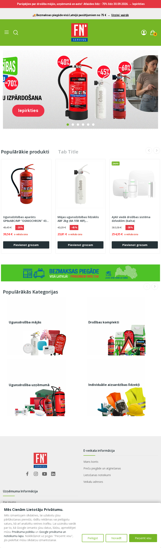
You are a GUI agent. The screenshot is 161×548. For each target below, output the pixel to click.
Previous (148, 150)
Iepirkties (28, 110)
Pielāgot (93, 538)
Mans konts (90, 462)
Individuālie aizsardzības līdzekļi (114, 384)
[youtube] (44, 474)
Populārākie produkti (25, 151)
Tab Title (68, 151)
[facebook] (27, 474)
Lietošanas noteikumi (97, 475)
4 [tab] (83, 124)
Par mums (9, 502)
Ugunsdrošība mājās (25, 322)
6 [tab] (93, 124)
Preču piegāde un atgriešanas (102, 468)
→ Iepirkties (137, 4)
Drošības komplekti (103, 322)
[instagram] (36, 474)
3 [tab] (78, 124)
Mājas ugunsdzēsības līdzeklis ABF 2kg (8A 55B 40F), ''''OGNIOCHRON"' (78, 219)
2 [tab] (73, 124)
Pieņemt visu (143, 538)
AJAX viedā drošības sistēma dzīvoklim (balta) (131, 219)
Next (156, 150)
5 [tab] (88, 124)
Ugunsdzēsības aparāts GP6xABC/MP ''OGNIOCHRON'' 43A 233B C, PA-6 (25, 219)
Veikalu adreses (93, 482)
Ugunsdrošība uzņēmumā (29, 384)
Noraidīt (116, 538)
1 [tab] (68, 124)
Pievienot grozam (26, 245)
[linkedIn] (53, 474)
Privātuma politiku (23, 532)
